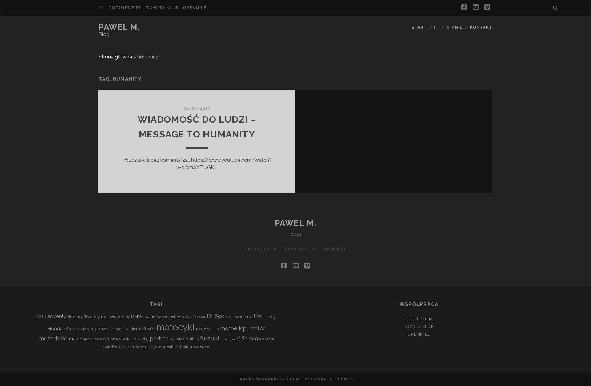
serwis (182, 339)
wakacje (266, 339)
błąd (186, 316)
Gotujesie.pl (125, 8)
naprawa (102, 339)
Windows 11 (137, 347)
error (247, 316)
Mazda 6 (105, 329)
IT (436, 27)
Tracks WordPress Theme (269, 379)
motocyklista (207, 329)
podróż (159, 338)
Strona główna (115, 57)
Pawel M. (119, 27)
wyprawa (157, 347)
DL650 (215, 315)
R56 (172, 339)
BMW (137, 316)
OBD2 (136, 339)
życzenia (201, 347)
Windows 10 (114, 347)
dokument (234, 317)
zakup (172, 347)
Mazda (71, 329)
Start (419, 27)
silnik (194, 339)
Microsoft (138, 329)
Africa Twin (83, 316)
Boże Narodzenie (162, 316)
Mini (151, 329)
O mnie (454, 27)
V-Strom (247, 338)
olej (145, 339)
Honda (55, 329)
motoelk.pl (234, 328)
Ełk (258, 315)
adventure (59, 316)
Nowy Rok (120, 339)
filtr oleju (269, 317)
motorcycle (81, 338)
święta (185, 346)
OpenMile (194, 8)
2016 (41, 316)
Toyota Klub (162, 8)
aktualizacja (107, 316)
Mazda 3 (88, 329)
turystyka (227, 339)
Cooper (199, 316)
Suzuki (209, 338)
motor (257, 328)
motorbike (53, 338)
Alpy (126, 316)
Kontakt (481, 27)
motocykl (175, 327)
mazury (121, 329)
